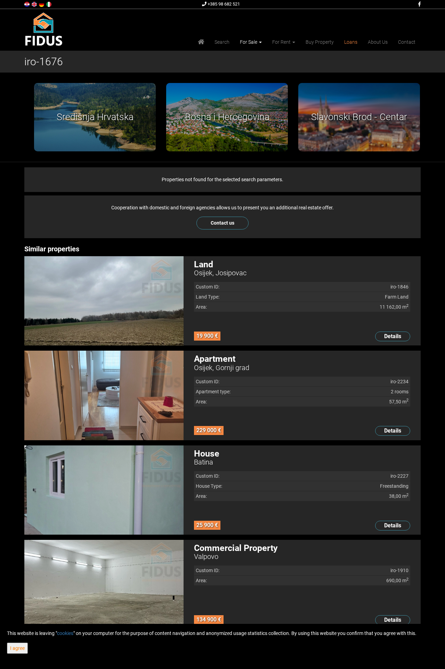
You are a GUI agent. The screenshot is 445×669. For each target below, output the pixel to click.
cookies (65, 633)
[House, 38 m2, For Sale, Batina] (104, 490)
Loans (350, 42)
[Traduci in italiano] (49, 4)
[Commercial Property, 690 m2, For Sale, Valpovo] (104, 584)
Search (222, 42)
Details (392, 336)
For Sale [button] (249, 42)
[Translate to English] (35, 4)
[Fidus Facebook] (419, 4)
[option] (90, 117)
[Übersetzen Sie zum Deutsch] (42, 4)
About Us (378, 42)
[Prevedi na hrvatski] (27, 4)
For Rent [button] (282, 42)
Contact (406, 42)
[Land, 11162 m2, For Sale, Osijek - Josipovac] (104, 300)
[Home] (201, 42)
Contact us (222, 223)
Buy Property (320, 42)
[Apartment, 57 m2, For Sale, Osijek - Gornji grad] (104, 395)
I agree (17, 648)
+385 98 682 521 (223, 4)
